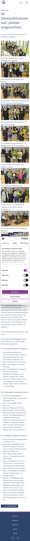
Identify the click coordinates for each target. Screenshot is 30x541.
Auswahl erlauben (15, 296)
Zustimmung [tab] (5, 243)
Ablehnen (15, 301)
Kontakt (15, 533)
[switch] (26, 275)
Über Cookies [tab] (24, 243)
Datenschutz (15, 520)
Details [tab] (15, 243)
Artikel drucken (11, 506)
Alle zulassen (15, 292)
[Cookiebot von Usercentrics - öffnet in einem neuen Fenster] (21, 239)
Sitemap (15, 529)
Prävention (15, 516)
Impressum (15, 525)
